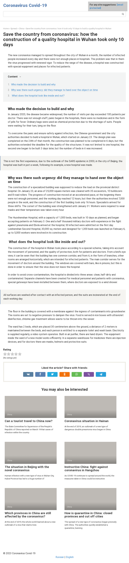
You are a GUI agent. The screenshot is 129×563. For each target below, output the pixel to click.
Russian (60, 557)
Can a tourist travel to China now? (28, 421)
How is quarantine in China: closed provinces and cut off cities (88, 514)
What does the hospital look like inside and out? (37, 95)
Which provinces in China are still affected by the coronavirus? (28, 514)
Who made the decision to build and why (33, 84)
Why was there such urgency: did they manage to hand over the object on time (54, 89)
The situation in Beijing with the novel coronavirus (27, 468)
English (70, 557)
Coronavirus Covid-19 (25, 5)
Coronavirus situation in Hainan (86, 421)
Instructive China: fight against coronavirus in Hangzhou (86, 468)
